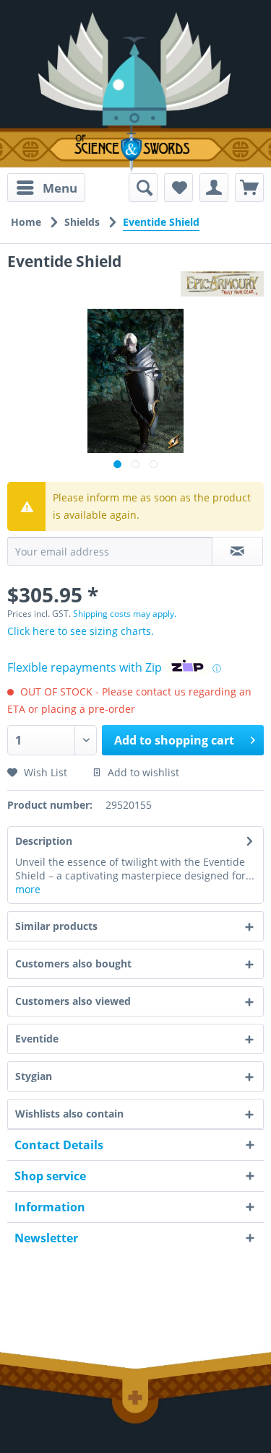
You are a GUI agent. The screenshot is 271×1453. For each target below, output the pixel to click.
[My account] (213, 187)
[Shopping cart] (249, 187)
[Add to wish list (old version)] (178, 187)
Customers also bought (73, 963)
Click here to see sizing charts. (80, 631)
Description (43, 841)
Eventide (37, 1038)
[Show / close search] (143, 187)
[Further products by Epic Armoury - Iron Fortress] (222, 284)
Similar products (56, 926)
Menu (60, 188)
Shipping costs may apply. (124, 613)
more (27, 889)
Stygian (33, 1076)
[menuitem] (46, 187)
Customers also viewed (73, 1001)
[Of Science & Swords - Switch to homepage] (136, 148)
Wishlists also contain (69, 1113)
